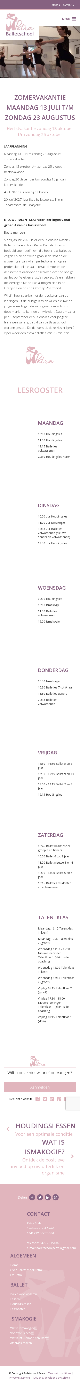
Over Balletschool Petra (26, 1270)
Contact (69, 4)
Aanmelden (40, 1087)
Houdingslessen (20, 1304)
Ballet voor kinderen (23, 1294)
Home (56, 4)
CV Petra (16, 1275)
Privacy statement (19, 1377)
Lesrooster (17, 1309)
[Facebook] (37, 1098)
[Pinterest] (59, 1098)
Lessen (15, 1299)
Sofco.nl (66, 1377)
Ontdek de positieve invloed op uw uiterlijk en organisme (38, 1156)
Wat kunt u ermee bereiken (29, 1338)
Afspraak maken (21, 1343)
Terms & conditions (59, 1373)
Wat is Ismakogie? (23, 1328)
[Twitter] (45, 1098)
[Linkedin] (52, 1098)
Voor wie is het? (22, 1333)
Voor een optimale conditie (45, 1129)
